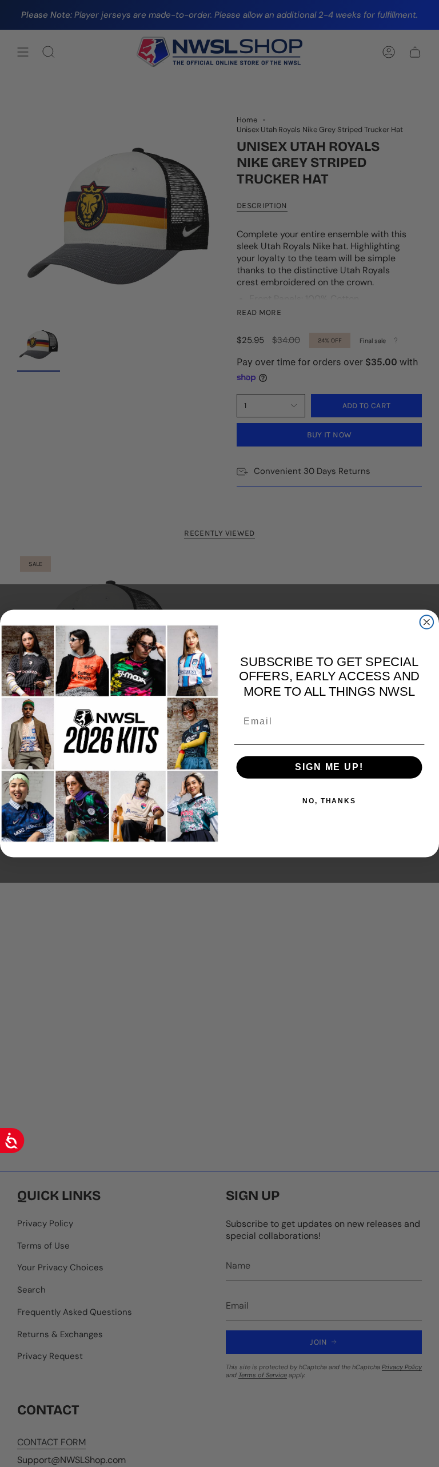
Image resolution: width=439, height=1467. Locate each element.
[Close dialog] (427, 622)
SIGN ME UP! (329, 767)
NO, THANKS (329, 801)
